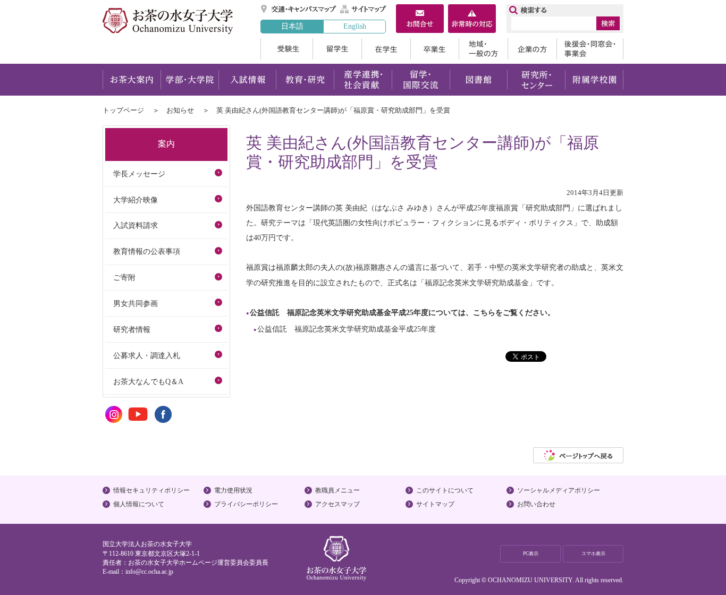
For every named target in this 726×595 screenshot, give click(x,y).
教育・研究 (305, 80)
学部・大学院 (189, 80)
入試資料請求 (135, 225)
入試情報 (247, 80)
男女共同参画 (135, 303)
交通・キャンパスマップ (298, 9)
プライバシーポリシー (246, 504)
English (354, 26)
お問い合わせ (536, 504)
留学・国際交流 (421, 80)
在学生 (385, 49)
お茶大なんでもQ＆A (148, 381)
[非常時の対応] (472, 19)
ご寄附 (124, 277)
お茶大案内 (132, 80)
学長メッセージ (139, 173)
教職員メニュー (337, 490)
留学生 (337, 49)
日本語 (292, 26)
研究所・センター (536, 80)
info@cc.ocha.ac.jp (149, 571)
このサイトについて (445, 490)
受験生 (286, 49)
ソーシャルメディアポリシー (558, 490)
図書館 (479, 80)
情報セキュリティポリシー (151, 490)
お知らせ (180, 110)
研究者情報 (131, 329)
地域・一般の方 (483, 49)
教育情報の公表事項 (146, 251)
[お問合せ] (420, 19)
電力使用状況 (233, 490)
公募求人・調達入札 (146, 355)
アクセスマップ (337, 504)
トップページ (123, 110)
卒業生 (434, 49)
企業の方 (532, 49)
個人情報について (138, 504)
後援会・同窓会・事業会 (589, 49)
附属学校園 (594, 80)
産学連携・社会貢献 (363, 80)
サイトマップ (363, 9)
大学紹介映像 (135, 200)
